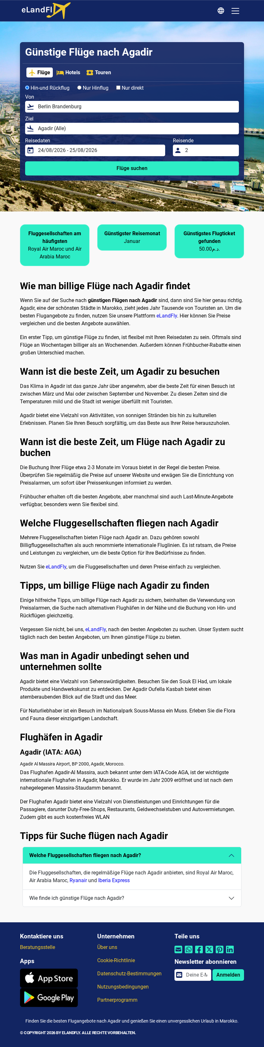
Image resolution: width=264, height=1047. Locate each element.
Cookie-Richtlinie (116, 960)
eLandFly (166, 316)
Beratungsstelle (37, 947)
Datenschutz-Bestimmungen (129, 974)
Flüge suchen (132, 168)
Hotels (72, 72)
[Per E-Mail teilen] (178, 953)
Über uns (107, 947)
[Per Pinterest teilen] (219, 953)
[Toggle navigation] (235, 11)
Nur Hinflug (94, 88)
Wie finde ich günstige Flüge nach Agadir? (76, 898)
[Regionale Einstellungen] (222, 11)
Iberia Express (114, 880)
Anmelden (228, 975)
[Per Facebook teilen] (199, 953)
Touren (103, 72)
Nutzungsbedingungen (123, 987)
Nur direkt (132, 88)
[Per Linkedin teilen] (230, 953)
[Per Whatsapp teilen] (189, 953)
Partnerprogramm (117, 1000)
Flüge (43, 72)
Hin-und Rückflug (49, 88)
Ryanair (78, 880)
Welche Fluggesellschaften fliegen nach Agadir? (85, 855)
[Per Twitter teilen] (209, 953)
